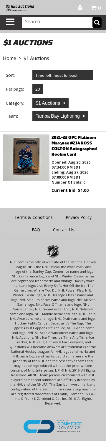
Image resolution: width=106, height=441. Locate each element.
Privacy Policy (79, 217)
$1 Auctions (48, 103)
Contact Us (63, 229)
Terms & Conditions (33, 217)
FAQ (36, 229)
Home (9, 58)
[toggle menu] (10, 21)
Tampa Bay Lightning (58, 116)
